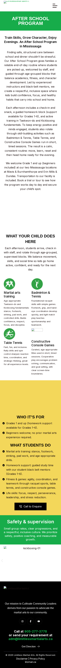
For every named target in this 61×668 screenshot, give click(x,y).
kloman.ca (30, 662)
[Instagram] (22, 621)
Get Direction (29, 646)
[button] (2, 560)
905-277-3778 (35, 631)
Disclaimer (22, 658)
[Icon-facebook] (30, 621)
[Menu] (55, 5)
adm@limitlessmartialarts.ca (30, 639)
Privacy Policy (37, 658)
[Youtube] (38, 621)
